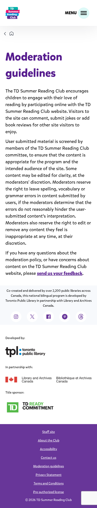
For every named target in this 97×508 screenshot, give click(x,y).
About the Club (48, 440)
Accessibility (48, 449)
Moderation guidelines (48, 466)
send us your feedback (59, 273)
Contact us (48, 458)
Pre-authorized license (48, 492)
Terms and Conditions (49, 483)
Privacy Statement (49, 475)
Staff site (48, 432)
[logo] (12, 13)
